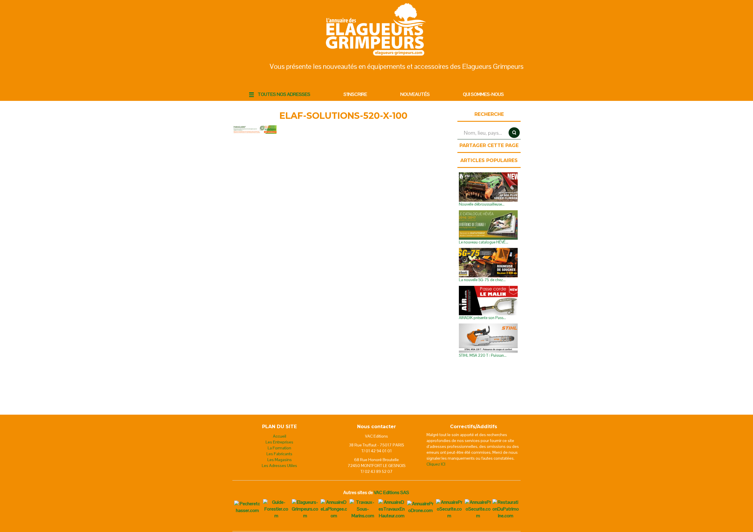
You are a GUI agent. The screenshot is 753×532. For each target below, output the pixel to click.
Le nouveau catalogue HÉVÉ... (483, 242)
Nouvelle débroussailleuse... (481, 204)
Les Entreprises (279, 442)
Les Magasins (279, 459)
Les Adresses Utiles (279, 465)
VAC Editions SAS (391, 492)
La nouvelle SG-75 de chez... (482, 279)
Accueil (279, 436)
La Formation (279, 448)
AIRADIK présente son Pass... (482, 317)
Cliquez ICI (436, 464)
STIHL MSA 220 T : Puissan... (483, 355)
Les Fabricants (279, 453)
